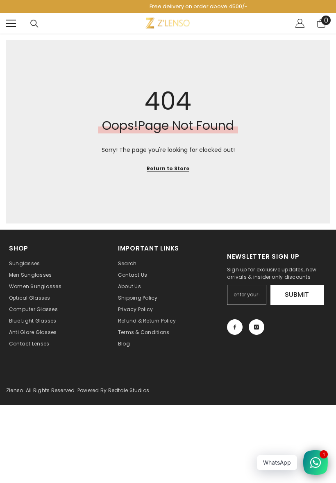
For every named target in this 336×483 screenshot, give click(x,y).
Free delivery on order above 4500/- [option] (170, 6)
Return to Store (168, 168)
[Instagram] (256, 327)
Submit (297, 294)
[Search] (34, 24)
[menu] (11, 23)
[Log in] (299, 23)
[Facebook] (235, 327)
